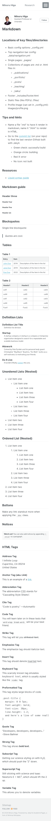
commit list (25, 136)
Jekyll (29, 813)
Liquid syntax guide (18, 177)
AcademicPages (39, 813)
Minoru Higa (9, 5)
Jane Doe (7, 268)
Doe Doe (6, 272)
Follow (44, 20)
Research (30, 5)
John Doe (7, 263)
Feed (15, 809)
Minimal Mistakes (14, 815)
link (29, 579)
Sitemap (6, 805)
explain (20, 363)
